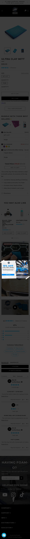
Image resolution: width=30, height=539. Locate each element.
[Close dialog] (29, 260)
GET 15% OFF (8, 274)
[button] (4, 535)
